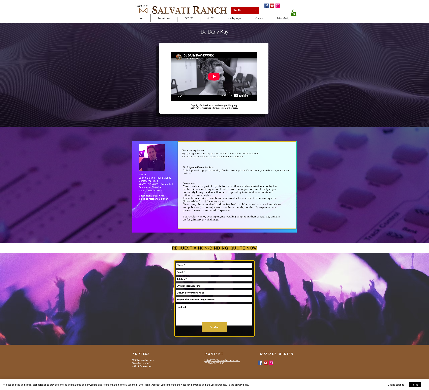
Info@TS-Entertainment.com (222, 360)
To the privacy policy (238, 384)
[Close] (425, 384)
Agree (415, 384)
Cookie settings (396, 384)
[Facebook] (266, 6)
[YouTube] (272, 6)
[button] (294, 13)
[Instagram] (277, 6)
